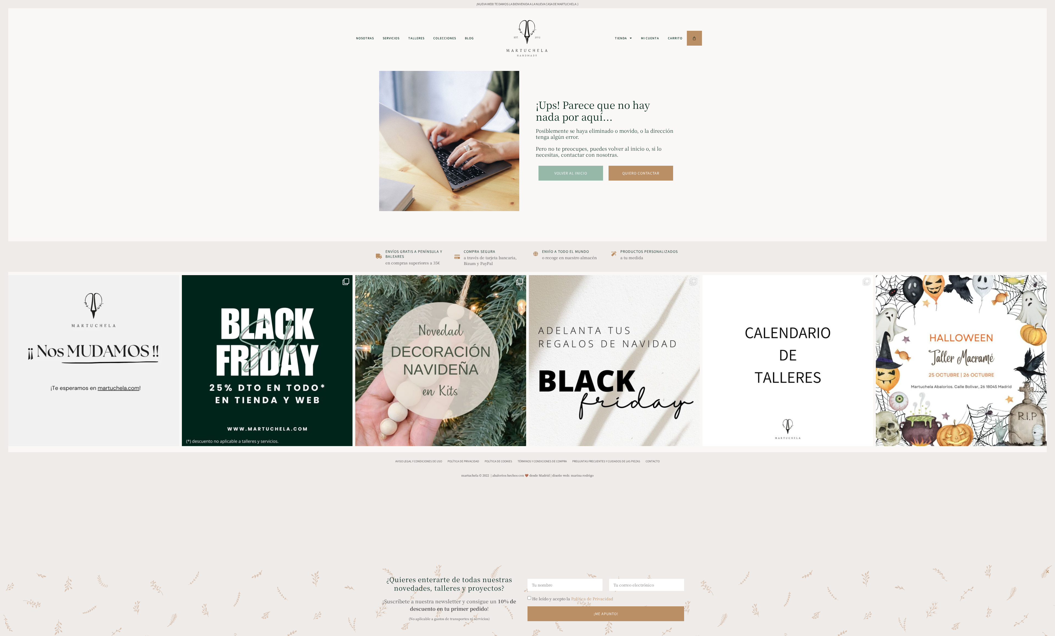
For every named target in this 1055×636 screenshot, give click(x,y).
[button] (1047, 571)
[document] (527, 318)
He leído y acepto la (572, 598)
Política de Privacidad (592, 598)
